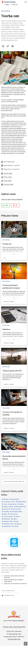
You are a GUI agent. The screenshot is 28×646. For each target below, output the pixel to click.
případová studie (8, 521)
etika (13, 501)
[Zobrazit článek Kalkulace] (14, 314)
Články (7, 4)
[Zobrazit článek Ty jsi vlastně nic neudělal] (14, 397)
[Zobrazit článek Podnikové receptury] (14, 270)
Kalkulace (6, 329)
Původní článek (8, 173)
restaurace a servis (9, 524)
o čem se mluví (14, 514)
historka (21, 504)
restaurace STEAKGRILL (18, 620)
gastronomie (13, 504)
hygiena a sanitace (8, 506)
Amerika (6, 499)
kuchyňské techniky (17, 511)
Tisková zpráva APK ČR (11, 371)
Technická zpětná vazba (14, 639)
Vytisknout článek (12, 46)
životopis (15, 526)
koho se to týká (17, 509)
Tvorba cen (6, 244)
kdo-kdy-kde (7, 509)
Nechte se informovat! (21, 583)
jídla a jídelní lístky (21, 506)
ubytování (19, 524)
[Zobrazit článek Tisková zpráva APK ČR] (14, 356)
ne (16, 205)
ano (7, 205)
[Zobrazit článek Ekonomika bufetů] (14, 441)
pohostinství (7, 519)
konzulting (6, 11)
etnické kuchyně (21, 501)
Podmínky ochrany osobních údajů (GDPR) (14, 627)
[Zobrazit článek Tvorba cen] (14, 229)
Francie (5, 504)
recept (17, 521)
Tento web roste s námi (15, 634)
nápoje (5, 514)
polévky (15, 519)
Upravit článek (8, 46)
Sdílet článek (3, 49)
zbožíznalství (7, 526)
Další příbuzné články (14, 481)
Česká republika (15, 499)
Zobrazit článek (8, 301)
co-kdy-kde (7, 501)
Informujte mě (9, 595)
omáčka (18, 516)
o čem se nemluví (8, 516)
